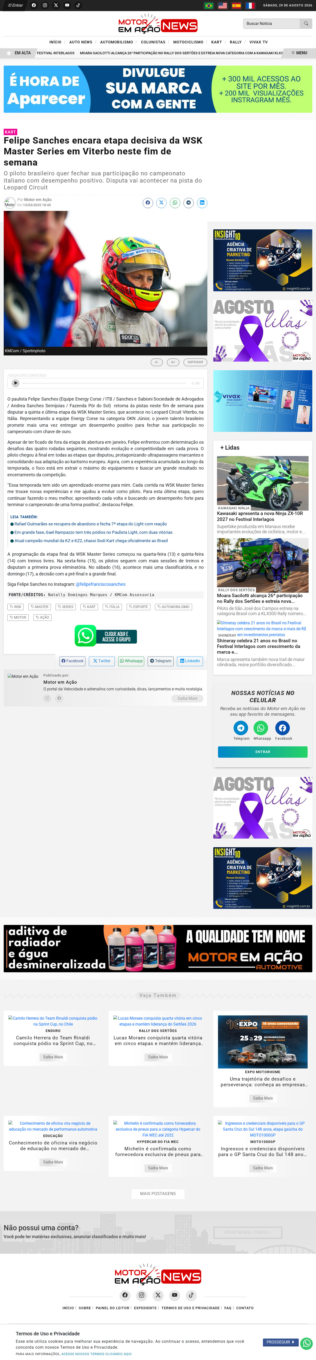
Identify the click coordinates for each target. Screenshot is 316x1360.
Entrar (17, 5)
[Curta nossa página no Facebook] (125, 1295)
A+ (173, 362)
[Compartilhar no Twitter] (161, 203)
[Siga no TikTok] (78, 5)
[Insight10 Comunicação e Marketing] (158, 89)
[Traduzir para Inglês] (222, 6)
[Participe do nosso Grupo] (106, 637)
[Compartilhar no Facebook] (148, 203)
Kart (218, 41)
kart (91, 607)
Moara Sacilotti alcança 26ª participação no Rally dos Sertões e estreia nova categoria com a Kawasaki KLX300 (171, 53)
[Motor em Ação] (158, 23)
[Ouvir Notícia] (16, 383)
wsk (17, 607)
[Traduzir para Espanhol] (236, 6)
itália (114, 607)
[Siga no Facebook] (34, 5)
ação (44, 617)
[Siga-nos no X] (158, 1295)
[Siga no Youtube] (67, 5)
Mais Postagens (158, 1193)
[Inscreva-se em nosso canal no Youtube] (174, 1295)
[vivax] (262, 401)
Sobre (85, 1308)
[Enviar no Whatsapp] (175, 203)
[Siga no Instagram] (45, 5)
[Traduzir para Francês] (250, 6)
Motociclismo (190, 41)
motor (19, 617)
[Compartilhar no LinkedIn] (202, 203)
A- (156, 362)
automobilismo (175, 607)
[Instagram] (47, 698)
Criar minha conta (245, 1232)
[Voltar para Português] (208, 6)
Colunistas (155, 41)
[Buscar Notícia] (306, 23)
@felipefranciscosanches (100, 584)
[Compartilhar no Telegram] (188, 203)
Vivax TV (259, 42)
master (41, 607)
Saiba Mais (187, 698)
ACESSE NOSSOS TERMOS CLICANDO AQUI (96, 1354)
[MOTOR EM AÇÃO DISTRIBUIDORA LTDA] (158, 948)
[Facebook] (59, 698)
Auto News (83, 41)
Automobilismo (118, 41)
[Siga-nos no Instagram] (141, 1295)
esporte (140, 607)
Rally (238, 41)
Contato (245, 1308)
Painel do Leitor (112, 1308)
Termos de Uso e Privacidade (190, 1308)
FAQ (228, 1308)
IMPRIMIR (195, 362)
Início (57, 41)
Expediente (145, 1308)
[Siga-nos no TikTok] (191, 1295)
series (67, 607)
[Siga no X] (56, 5)
